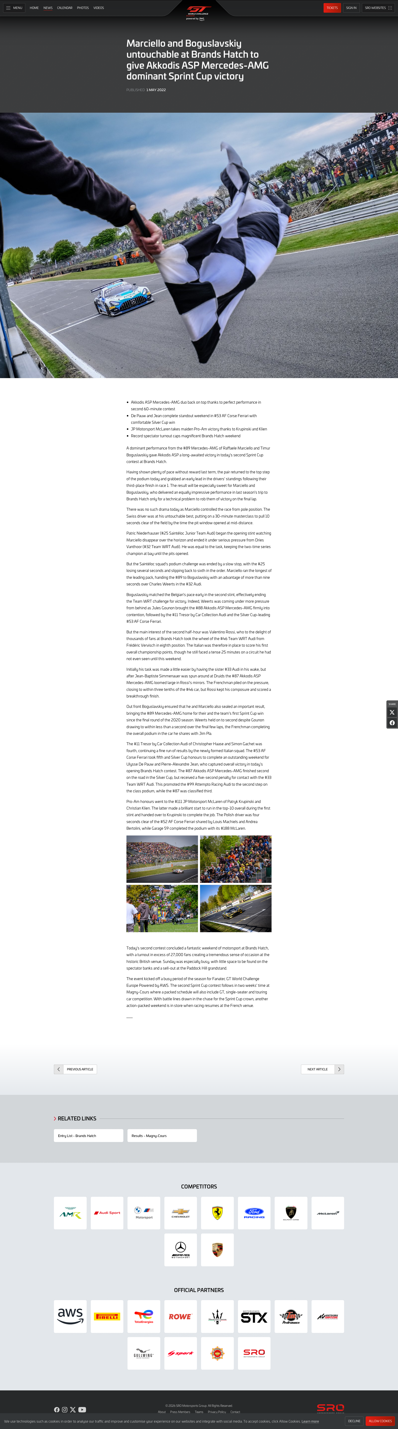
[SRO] (254, 1353)
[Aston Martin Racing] (70, 1213)
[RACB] (217, 1353)
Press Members (180, 1412)
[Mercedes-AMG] (180, 1250)
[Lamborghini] (291, 1213)
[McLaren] (328, 1213)
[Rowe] (180, 1316)
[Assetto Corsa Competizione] (328, 1316)
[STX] (254, 1316)
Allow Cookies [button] (380, 1421)
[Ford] (254, 1213)
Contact (235, 1412)
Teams (199, 1412)
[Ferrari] (217, 1213)
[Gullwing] (143, 1353)
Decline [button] (354, 1421)
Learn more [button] (310, 1421)
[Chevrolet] (180, 1213)
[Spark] (180, 1353)
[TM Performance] (291, 1316)
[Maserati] (217, 1316)
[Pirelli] (107, 1316)
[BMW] (143, 1213)
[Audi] (107, 1213)
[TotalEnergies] (143, 1316)
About (162, 1412)
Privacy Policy (217, 1412)
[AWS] (70, 1316)
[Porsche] (217, 1250)
